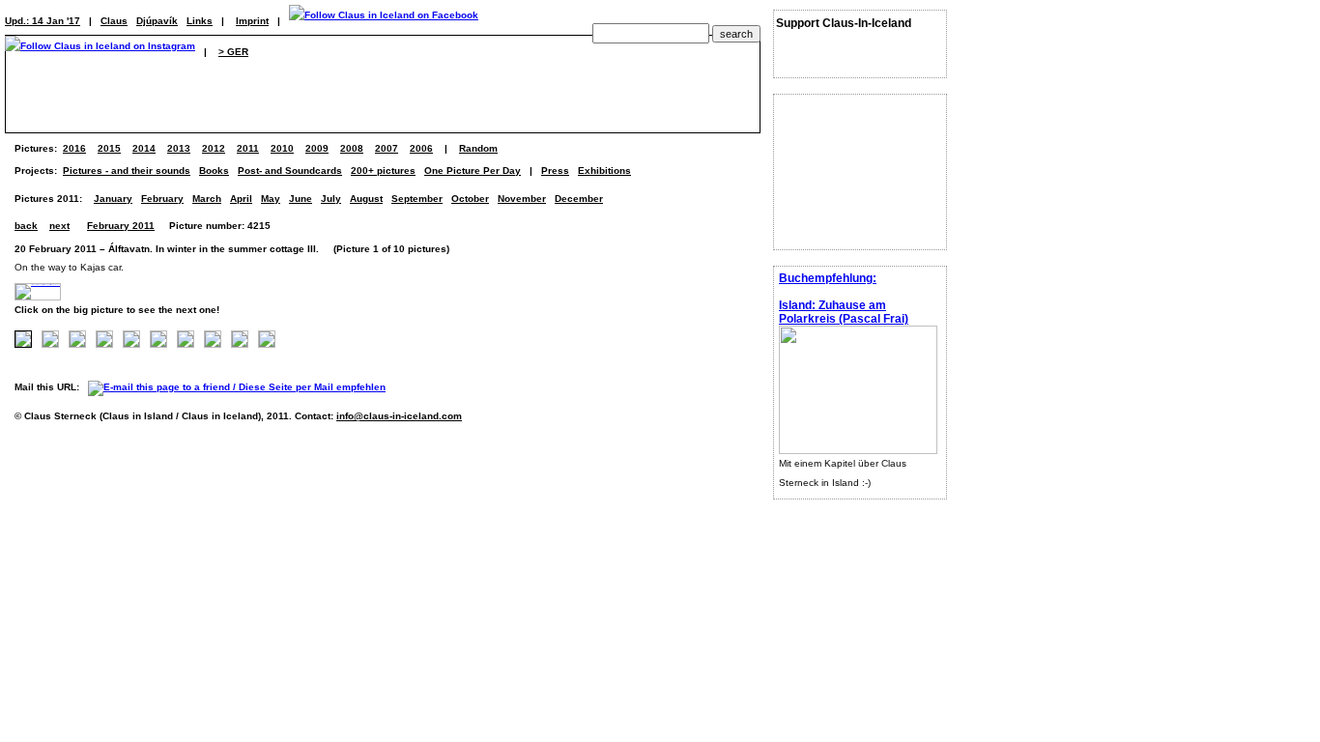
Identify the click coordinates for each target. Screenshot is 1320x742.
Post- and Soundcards (290, 170)
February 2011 (121, 225)
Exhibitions (604, 170)
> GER (233, 51)
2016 (74, 148)
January (113, 198)
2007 (386, 148)
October (470, 198)
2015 (109, 148)
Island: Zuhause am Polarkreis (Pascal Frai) (843, 312)
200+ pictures (383, 170)
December (579, 198)
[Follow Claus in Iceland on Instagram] (100, 51)
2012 (213, 148)
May (270, 198)
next (59, 225)
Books (214, 170)
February (162, 198)
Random (478, 148)
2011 (248, 148)
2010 (282, 148)
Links (200, 20)
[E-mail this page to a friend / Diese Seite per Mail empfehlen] (241, 387)
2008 (351, 148)
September (417, 198)
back (26, 225)
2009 (317, 148)
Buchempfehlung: (827, 278)
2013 (178, 148)
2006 (421, 148)
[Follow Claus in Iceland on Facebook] (383, 20)
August (366, 198)
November (522, 198)
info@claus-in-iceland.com (399, 416)
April (241, 198)
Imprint (252, 20)
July (331, 198)
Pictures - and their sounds (126, 170)
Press (555, 170)
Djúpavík (157, 20)
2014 (144, 148)
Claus (114, 20)
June (300, 198)
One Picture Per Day (472, 170)
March (206, 198)
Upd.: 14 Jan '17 (42, 20)
